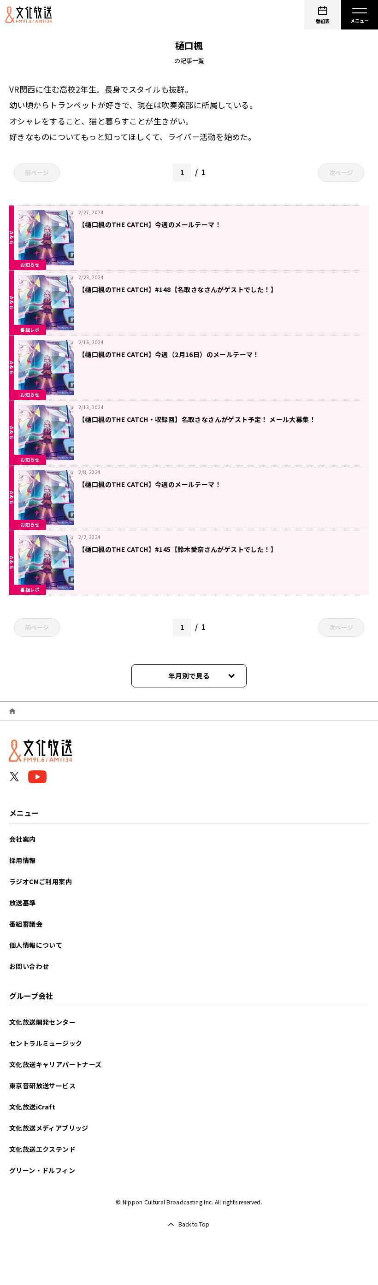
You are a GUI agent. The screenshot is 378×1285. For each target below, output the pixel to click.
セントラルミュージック (45, 1043)
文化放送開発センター (42, 1022)
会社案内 (22, 839)
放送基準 (22, 902)
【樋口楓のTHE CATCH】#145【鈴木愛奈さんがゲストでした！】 (177, 549)
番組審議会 (25, 923)
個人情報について (35, 945)
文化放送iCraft (32, 1106)
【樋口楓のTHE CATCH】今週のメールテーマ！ (149, 224)
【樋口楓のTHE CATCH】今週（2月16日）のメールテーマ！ (169, 354)
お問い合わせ (29, 966)
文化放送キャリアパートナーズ (55, 1064)
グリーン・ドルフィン (42, 1170)
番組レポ (30, 329)
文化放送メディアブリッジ (49, 1127)
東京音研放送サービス (42, 1085)
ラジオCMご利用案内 (40, 881)
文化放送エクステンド (42, 1149)
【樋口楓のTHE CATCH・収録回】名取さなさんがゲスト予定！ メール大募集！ (197, 419)
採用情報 (22, 860)
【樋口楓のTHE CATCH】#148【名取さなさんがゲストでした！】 (177, 289)
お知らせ (30, 264)
